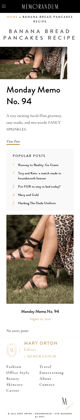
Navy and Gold (28, 194)
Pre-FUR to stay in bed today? (39, 186)
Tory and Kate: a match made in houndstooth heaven (39, 176)
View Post (13, 141)
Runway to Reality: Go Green (38, 164)
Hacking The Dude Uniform (37, 203)
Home (12, 17)
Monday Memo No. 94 (33, 95)
